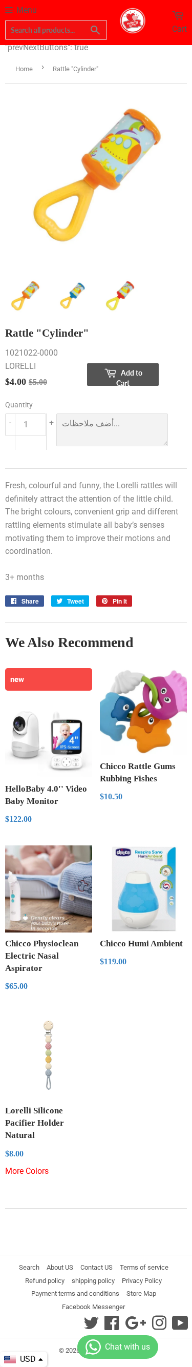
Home (24, 69)
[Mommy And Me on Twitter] (91, 1326)
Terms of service (144, 1267)
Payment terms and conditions (75, 1293)
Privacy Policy (142, 1281)
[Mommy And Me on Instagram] (159, 1326)
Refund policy (45, 1281)
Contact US (96, 1267)
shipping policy (93, 1281)
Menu (26, 10)
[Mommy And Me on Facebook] (111, 1326)
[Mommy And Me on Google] (135, 1326)
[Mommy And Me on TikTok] (180, 1326)
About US (60, 1267)
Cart (179, 29)
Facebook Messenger (93, 1307)
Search (29, 1267)
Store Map (141, 1293)
